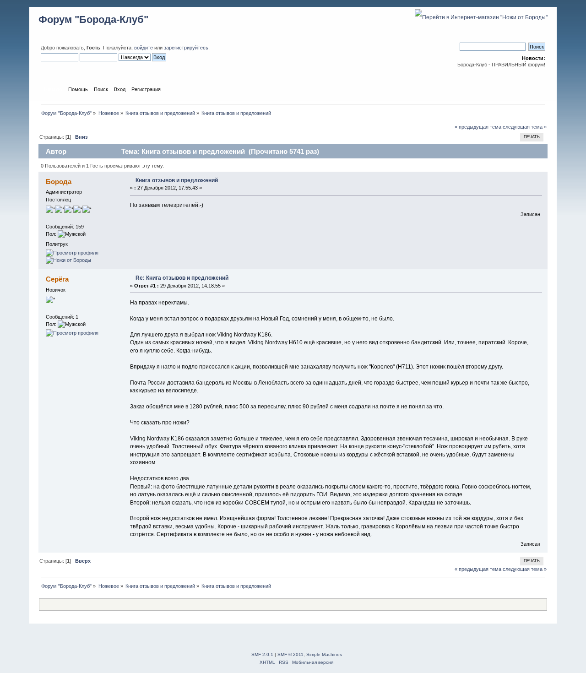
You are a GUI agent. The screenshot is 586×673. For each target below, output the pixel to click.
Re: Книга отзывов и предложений (182, 278)
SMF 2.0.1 (262, 654)
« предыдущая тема (478, 127)
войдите (143, 47)
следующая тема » (525, 127)
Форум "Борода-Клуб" (93, 19)
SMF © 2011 (290, 654)
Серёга (57, 279)
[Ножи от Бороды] (68, 260)
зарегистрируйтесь (186, 47)
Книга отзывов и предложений (177, 180)
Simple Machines (324, 654)
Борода (58, 181)
